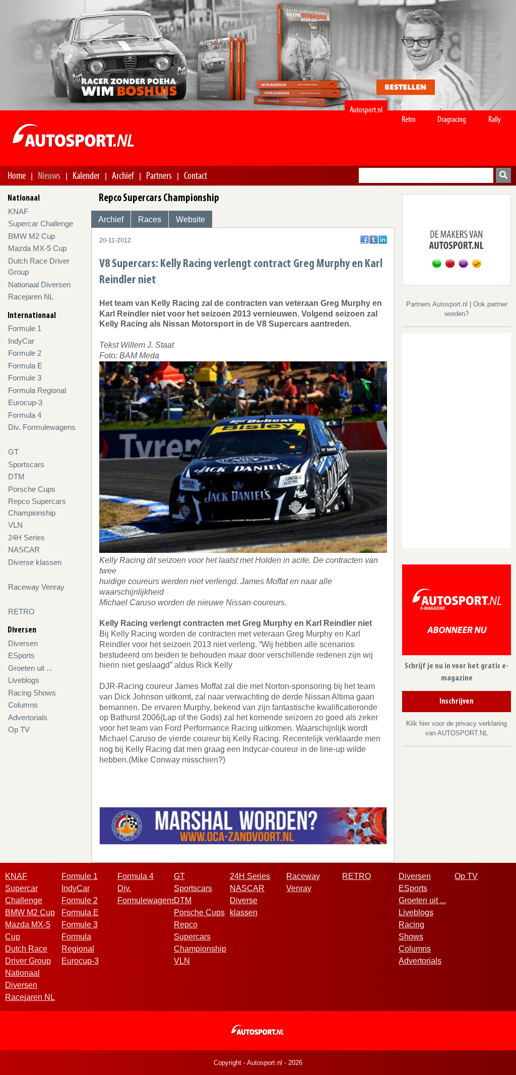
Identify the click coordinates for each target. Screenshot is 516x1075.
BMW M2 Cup (31, 236)
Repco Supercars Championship (200, 936)
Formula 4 (24, 415)
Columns (23, 705)
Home (17, 175)
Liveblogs (23, 680)
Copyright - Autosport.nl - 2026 (258, 1062)
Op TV (19, 729)
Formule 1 (24, 328)
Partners (159, 175)
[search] (503, 175)
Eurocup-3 (25, 402)
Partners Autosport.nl (438, 304)
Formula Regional (37, 390)
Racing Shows (32, 692)
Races (149, 219)
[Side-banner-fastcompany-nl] (456, 239)
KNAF (18, 211)
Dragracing (451, 119)
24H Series (26, 537)
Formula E (25, 365)
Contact (195, 175)
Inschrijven (456, 702)
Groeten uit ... (30, 668)
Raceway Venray (36, 587)
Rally (494, 119)
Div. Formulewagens (42, 427)
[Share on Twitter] (373, 239)
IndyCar (21, 341)
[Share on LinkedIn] (382, 239)
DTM (16, 476)
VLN (15, 525)
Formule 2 (24, 353)
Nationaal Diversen (39, 284)
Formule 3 (24, 377)
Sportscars (26, 464)
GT (13, 452)
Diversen (23, 643)
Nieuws (49, 175)
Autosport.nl (366, 109)
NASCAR (24, 549)
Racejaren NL (30, 296)
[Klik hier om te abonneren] (456, 611)
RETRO (21, 611)
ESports (21, 655)
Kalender (86, 175)
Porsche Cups (31, 489)
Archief (123, 175)
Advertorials (27, 717)
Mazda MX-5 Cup (37, 248)
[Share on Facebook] (364, 239)
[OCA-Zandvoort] (243, 824)
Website (190, 219)
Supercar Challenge (40, 223)
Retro (409, 119)
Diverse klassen (34, 562)
